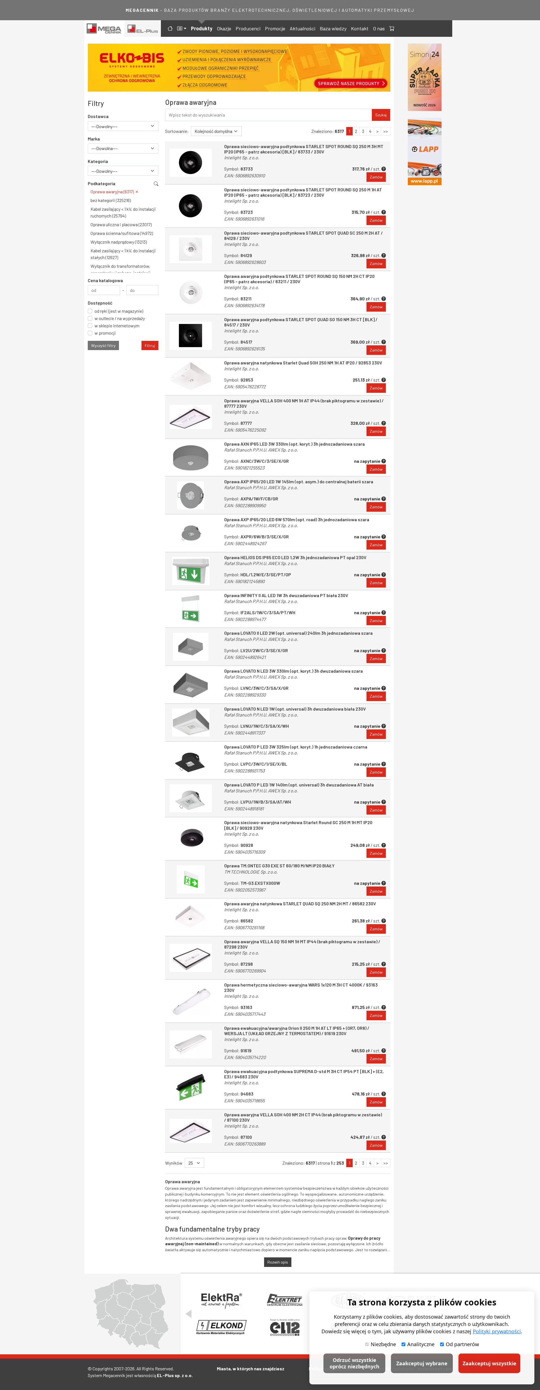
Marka (94, 138)
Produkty (201, 28)
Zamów (376, 176)
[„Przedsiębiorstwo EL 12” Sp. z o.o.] (285, 1327)
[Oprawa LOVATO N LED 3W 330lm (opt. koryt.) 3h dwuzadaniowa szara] (190, 684)
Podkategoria (101, 183)
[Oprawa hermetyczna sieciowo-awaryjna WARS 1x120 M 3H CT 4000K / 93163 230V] (190, 1001)
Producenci (248, 28)
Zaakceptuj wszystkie (489, 1363)
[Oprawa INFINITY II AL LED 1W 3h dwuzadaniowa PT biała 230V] (190, 609)
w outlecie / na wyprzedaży (119, 318)
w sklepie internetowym (117, 325)
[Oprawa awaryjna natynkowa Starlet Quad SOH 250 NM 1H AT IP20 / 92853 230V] (190, 376)
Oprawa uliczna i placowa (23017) (121, 224)
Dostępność (100, 302)
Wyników (174, 1162)
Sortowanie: (177, 131)
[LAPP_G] (424, 151)
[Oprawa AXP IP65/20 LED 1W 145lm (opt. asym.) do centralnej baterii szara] (190, 495)
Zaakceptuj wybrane (421, 1363)
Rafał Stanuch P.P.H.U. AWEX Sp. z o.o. (261, 449)
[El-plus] (142, 28)
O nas (379, 28)
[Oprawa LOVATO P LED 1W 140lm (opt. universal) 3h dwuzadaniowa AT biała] (190, 798)
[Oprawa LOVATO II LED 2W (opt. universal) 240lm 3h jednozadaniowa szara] (190, 646)
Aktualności (302, 28)
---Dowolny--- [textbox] (104, 126)
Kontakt (359, 28)
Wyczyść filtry (103, 345)
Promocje (275, 28)
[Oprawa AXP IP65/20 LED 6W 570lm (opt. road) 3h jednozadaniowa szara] (190, 533)
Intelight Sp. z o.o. (241, 157)
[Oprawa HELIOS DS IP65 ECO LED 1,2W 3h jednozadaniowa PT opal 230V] (190, 571)
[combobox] (123, 126)
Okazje (224, 28)
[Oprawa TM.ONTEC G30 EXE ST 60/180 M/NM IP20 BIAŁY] (190, 879)
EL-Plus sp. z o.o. (175, 1375)
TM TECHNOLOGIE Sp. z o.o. (251, 871)
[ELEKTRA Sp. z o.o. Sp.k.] (221, 1300)
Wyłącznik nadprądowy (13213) (119, 241)
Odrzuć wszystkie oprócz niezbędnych (354, 1363)
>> (385, 131)
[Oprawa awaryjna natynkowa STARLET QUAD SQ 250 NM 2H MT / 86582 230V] (190, 917)
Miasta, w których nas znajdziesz (250, 1368)
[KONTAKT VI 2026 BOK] (424, 77)
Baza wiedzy (333, 28)
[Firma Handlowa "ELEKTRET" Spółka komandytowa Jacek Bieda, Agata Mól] (284, 1300)
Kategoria (98, 161)
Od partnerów (462, 1344)
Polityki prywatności (497, 1331)
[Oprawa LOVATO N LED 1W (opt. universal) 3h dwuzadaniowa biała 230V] (190, 722)
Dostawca (98, 116)
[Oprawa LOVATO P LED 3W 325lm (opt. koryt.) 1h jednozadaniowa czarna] (190, 760)
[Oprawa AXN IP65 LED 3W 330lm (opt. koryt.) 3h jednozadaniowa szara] (190, 457)
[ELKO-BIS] (239, 68)
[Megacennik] (104, 28)
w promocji (105, 332)
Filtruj (150, 345)
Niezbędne (383, 1344)
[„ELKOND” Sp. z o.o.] (221, 1327)
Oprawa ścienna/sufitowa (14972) (122, 233)
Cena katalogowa (105, 280)
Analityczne (421, 1344)
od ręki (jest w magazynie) (118, 311)
